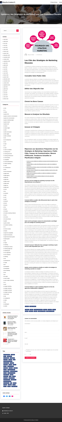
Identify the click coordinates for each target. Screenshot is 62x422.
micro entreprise (7, 254)
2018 (5, 108)
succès (14, 384)
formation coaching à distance (10, 213)
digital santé (6, 183)
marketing (6, 244)
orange (5, 262)
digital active (6, 173)
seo (5, 282)
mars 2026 (6, 49)
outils (10, 376)
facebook (6, 201)
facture (5, 203)
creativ (5, 165)
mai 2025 (5, 69)
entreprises (5, 364)
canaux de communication (38, 309)
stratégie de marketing (41, 311)
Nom (26, 332)
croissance (5, 359)
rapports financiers (7, 379)
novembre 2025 (7, 57)
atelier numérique (7, 135)
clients (5, 356)
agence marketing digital (9, 120)
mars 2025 (6, 73)
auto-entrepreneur (6, 354)
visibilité (9, 386)
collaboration (9, 356)
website (5, 306)
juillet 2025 (6, 65)
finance (5, 209)
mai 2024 (5, 92)
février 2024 (6, 98)
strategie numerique (8, 292)
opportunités (6, 376)
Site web (26, 344)
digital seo (6, 185)
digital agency (6, 175)
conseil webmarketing (8, 161)
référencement (13, 379)
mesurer (54, 309)
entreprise (6, 193)
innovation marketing (8, 224)
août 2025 (6, 63)
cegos (5, 143)
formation (6, 211)
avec (5, 141)
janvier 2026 (6, 53)
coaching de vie (7, 151)
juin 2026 (5, 43)
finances (14, 364)
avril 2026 (5, 47)
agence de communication (9, 118)
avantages (12, 354)
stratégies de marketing (50, 311)
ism (5, 226)
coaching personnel (8, 153)
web (5, 302)
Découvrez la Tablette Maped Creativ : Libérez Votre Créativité (12, 322)
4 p (4, 110)
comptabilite (6, 159)
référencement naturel (7, 381)
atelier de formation (8, 131)
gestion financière (10, 366)
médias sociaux (6, 374)
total (5, 296)
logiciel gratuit (6, 238)
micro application (7, 252)
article (5, 129)
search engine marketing (9, 280)
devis (5, 169)
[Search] (17, 30)
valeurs (5, 386)
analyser (31, 309)
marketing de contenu (8, 246)
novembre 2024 (7, 80)
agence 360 (6, 114)
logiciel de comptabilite (8, 232)
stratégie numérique (8, 290)
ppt (4, 274)
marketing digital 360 (8, 248)
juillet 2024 (6, 88)
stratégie (5, 384)
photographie (6, 268)
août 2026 (6, 39)
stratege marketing (7, 286)
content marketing (7, 163)
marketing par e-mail (14, 371)
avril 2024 (5, 94)
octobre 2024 (6, 82)
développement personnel (8, 361)
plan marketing (7, 270)
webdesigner (6, 304)
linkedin (5, 230)
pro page (6, 276)
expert (5, 199)
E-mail (26, 338)
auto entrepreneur (7, 139)
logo (5, 240)
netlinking (6, 256)
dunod (5, 189)
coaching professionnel (8, 155)
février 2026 (6, 51)
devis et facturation (7, 171)
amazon (5, 125)
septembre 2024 (7, 84)
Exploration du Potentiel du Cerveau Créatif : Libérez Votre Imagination (13, 317)
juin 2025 (5, 67)
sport (5, 284)
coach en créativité (7, 149)
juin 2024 (5, 90)
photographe (6, 266)
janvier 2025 (6, 77)
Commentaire (27, 323)
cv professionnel (7, 167)
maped (5, 242)
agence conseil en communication (10, 116)
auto (5, 137)
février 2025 (6, 75)
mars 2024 (6, 96)
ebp (5, 191)
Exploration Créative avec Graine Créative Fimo (12, 328)
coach (5, 147)
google (5, 220)
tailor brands (6, 294)
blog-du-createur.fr (9, 2)
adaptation (27, 309)
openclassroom (7, 260)
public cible (31, 311)
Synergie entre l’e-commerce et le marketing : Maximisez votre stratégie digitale (13, 341)
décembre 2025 (7, 55)
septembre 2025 (7, 61)
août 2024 (6, 86)
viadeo (5, 300)
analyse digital (7, 127)
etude (5, 195)
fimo (5, 207)
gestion (5, 366)
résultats (35, 311)
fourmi (5, 215)
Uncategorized (7, 298)
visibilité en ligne (14, 386)
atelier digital (6, 133)
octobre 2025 (6, 59)
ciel (4, 145)
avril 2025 (5, 71)
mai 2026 (5, 45)
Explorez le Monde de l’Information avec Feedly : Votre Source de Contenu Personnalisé (12, 334)
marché (5, 369)
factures (5, 205)
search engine (7, 278)
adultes (5, 112)
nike (5, 258)
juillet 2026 (6, 41)
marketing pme (7, 250)
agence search (7, 122)
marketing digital (6, 371)
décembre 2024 (7, 79)
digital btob (6, 179)
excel (5, 197)
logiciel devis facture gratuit (9, 236)
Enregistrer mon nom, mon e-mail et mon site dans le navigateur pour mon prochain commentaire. (42, 350)
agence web (6, 123)
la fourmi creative (7, 228)
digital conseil (6, 181)
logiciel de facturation (8, 234)
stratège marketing (7, 288)
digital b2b (6, 177)
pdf (4, 264)
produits (14, 376)
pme (5, 272)
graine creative (7, 222)
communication (7, 157)
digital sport (6, 187)
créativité (10, 359)
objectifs (11, 374)
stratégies (9, 384)
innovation (49, 309)
